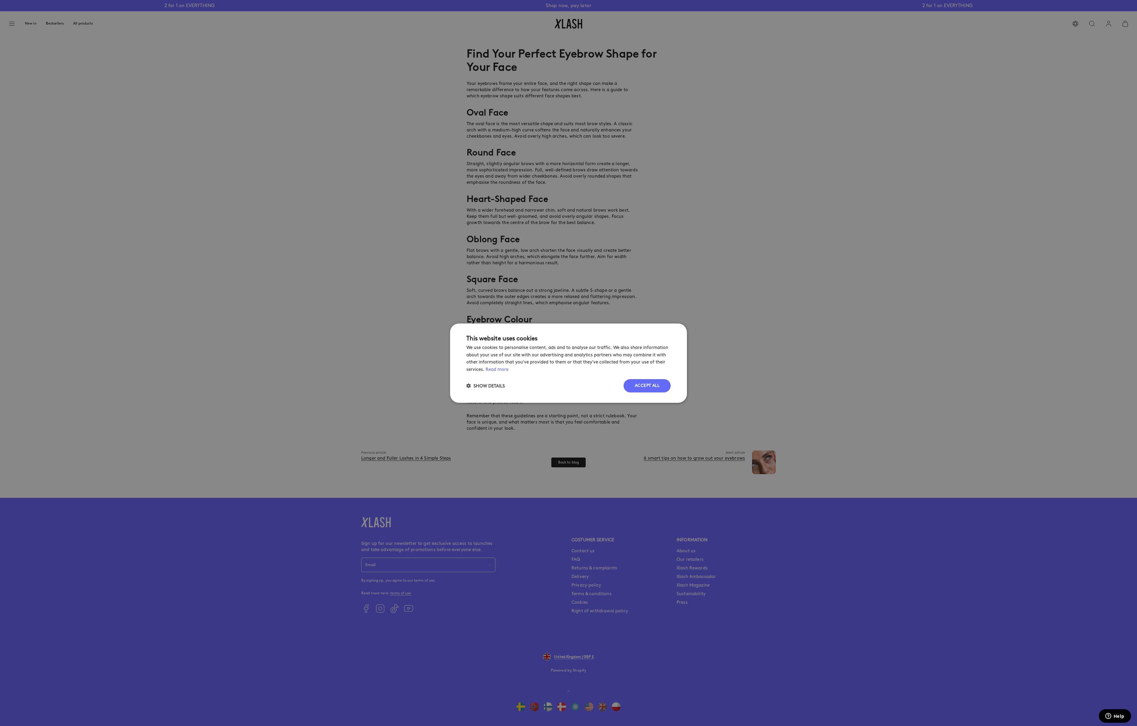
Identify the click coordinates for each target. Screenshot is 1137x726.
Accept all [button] (647, 385)
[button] (485, 385)
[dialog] (568, 363)
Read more (497, 369)
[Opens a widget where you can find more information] (1115, 716)
